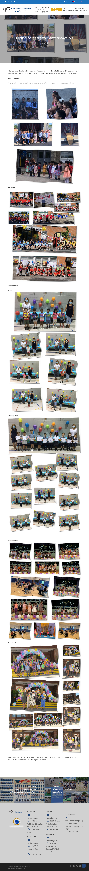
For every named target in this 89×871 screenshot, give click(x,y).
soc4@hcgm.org (52, 818)
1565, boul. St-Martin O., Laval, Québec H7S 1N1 (74, 826)
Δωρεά (60, 2)
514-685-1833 (36, 854)
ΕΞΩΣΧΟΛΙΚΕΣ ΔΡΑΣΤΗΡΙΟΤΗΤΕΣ (81, 9)
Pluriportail (67, 2)
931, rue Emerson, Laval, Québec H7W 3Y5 (52, 846)
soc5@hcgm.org (52, 841)
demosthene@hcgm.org (74, 821)
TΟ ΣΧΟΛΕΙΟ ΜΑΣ (38, 9)
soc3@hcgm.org (33, 843)
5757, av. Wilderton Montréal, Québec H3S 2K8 (35, 823)
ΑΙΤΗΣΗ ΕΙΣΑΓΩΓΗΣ (56, 9)
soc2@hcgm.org (33, 818)
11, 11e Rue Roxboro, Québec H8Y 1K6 (33, 848)
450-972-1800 (73, 832)
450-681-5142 (54, 852)
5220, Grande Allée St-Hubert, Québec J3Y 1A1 (53, 823)
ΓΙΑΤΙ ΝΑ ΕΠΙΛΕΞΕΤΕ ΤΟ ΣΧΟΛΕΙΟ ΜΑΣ (45, 9)
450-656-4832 (54, 829)
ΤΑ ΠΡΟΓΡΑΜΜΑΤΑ (68, 9)
